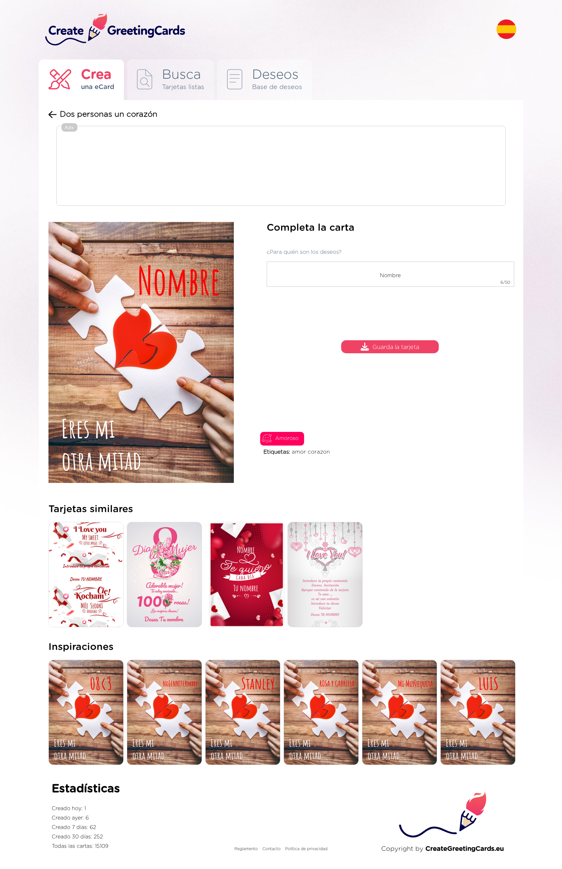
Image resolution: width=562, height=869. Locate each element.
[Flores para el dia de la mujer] (166, 575)
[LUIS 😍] (479, 713)
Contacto (271, 849)
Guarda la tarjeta (395, 348)
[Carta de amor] (248, 575)
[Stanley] (244, 713)
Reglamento (246, 849)
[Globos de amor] (87, 575)
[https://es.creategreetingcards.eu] (266, 29)
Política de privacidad (306, 849)
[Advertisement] (281, 166)
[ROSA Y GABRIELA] (323, 713)
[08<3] (87, 713)
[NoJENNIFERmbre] (166, 713)
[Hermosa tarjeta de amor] (327, 575)
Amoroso (287, 438)
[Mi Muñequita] (401, 713)
